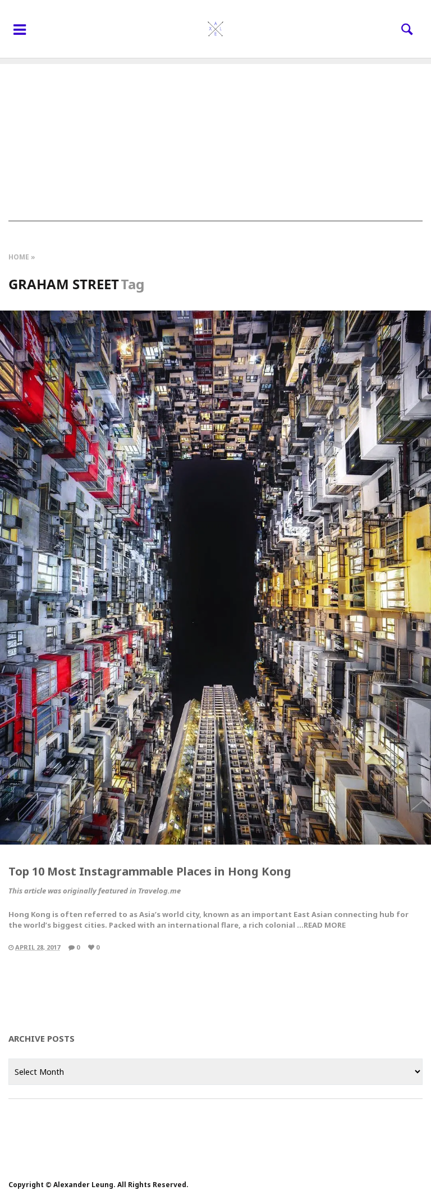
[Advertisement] (215, 142)
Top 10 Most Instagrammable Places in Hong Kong (149, 871)
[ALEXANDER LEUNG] (215, 29)
